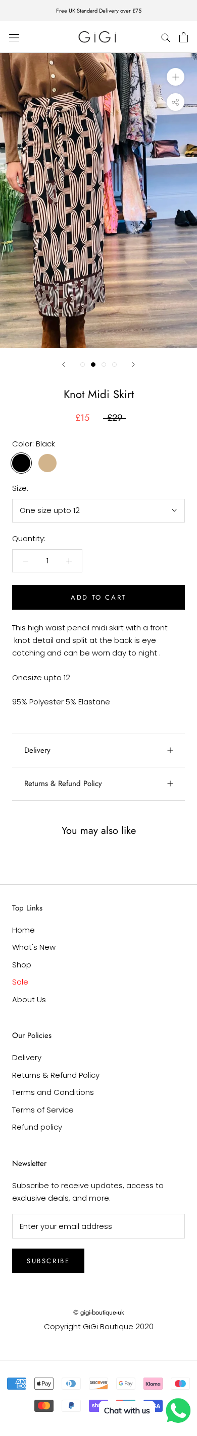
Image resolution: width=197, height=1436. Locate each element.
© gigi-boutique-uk (98, 1312)
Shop (21, 964)
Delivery (37, 750)
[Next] (133, 364)
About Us (29, 999)
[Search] (165, 37)
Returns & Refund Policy (63, 783)
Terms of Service (43, 1109)
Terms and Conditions (53, 1092)
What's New (34, 947)
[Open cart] (183, 37)
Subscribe (48, 1261)
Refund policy (37, 1127)
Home (23, 930)
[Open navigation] (14, 37)
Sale (20, 981)
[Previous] (63, 364)
